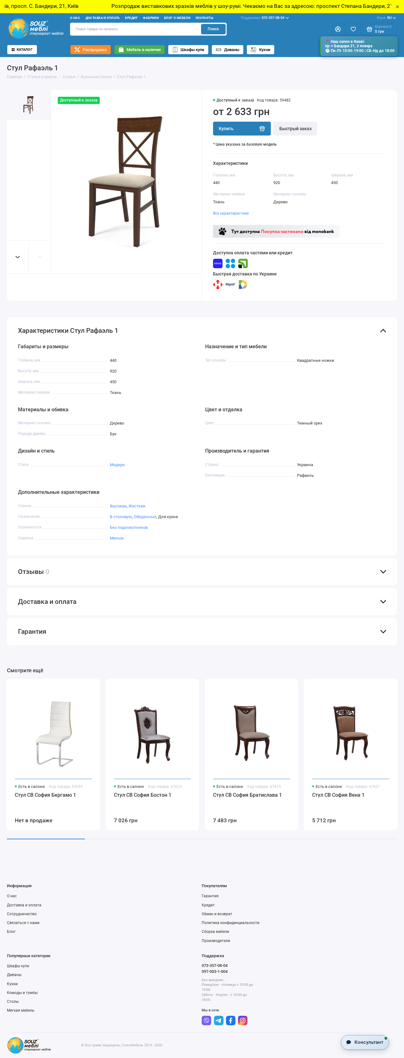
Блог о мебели (177, 18)
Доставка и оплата (103, 18)
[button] (18, 257)
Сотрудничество (22, 914)
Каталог (25, 50)
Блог (11, 931)
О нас (75, 18)
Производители (216, 941)
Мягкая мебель (20, 1010)
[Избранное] (353, 29)
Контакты (204, 18)
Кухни (264, 49)
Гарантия (210, 896)
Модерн (117, 464)
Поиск (213, 29)
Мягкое (117, 538)
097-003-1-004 (215, 971)
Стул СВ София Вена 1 (338, 795)
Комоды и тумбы (22, 993)
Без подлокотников (129, 527)
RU (384, 18)
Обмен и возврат (217, 914)
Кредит (131, 18)
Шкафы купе (192, 49)
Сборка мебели (215, 931)
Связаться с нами (23, 923)
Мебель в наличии (144, 49)
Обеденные (145, 516)
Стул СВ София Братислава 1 (247, 795)
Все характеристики (231, 213)
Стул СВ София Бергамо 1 (45, 795)
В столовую (121, 516)
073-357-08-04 (262, 18)
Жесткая (136, 506)
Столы (13, 1001)
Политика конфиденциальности (230, 923)
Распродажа (95, 49)
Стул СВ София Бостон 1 (142, 795)
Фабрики (151, 18)
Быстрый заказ (295, 128)
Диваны (231, 49)
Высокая (118, 506)
